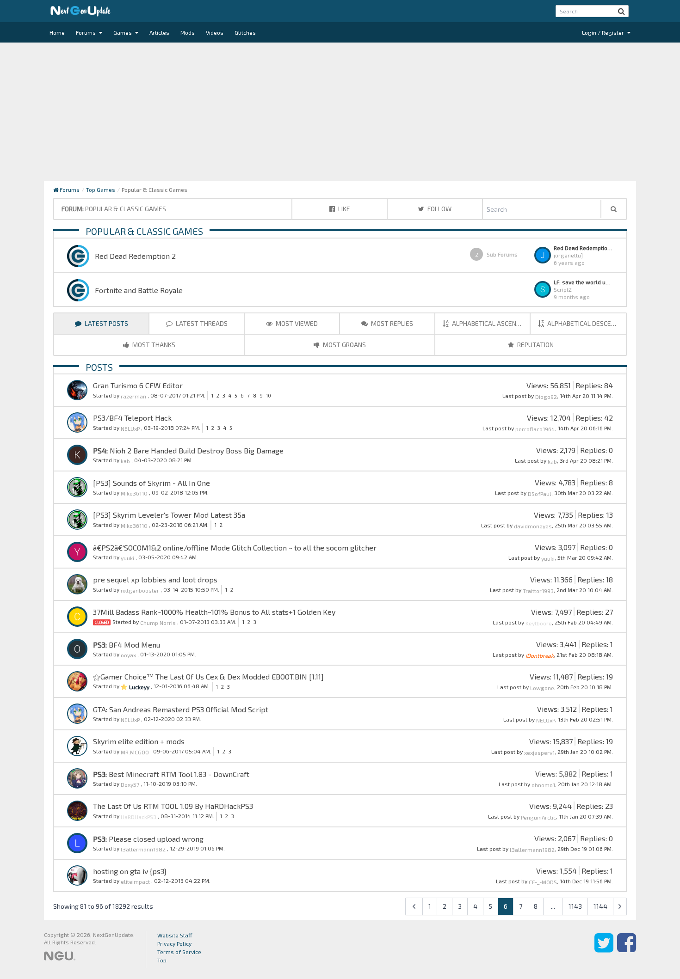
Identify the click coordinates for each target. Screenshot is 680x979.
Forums (86, 32)
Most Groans (343, 345)
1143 (575, 906)
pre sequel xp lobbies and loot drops (155, 579)
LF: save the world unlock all (583, 282)
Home (57, 32)
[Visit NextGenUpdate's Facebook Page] (626, 949)
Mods (187, 32)
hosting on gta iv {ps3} (130, 871)
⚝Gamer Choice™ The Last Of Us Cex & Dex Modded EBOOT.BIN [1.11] (208, 676)
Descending (586, 323)
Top (162, 960)
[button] (621, 11)
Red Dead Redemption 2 (135, 255)
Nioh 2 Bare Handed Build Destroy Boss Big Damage (196, 450)
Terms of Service (179, 951)
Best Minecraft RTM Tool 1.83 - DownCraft (178, 774)
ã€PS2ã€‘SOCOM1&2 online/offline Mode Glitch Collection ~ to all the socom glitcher (235, 547)
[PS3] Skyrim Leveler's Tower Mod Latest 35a (169, 514)
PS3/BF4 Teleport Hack (132, 417)
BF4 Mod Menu (133, 644)
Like (343, 209)
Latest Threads (201, 323)
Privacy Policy (174, 943)
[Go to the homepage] (80, 11)
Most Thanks (153, 345)
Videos (214, 32)
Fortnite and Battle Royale (139, 290)
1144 (600, 906)
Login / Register (603, 32)
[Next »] (620, 906)
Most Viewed (296, 323)
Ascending (491, 323)
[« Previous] (414, 906)
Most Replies (391, 323)
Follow (438, 209)
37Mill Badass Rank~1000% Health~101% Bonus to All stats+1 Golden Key (214, 611)
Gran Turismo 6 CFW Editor (138, 385)
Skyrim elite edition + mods (139, 741)
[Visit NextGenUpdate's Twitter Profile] (603, 949)
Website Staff (174, 935)
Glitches (245, 32)
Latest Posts (105, 323)
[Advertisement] (340, 112)
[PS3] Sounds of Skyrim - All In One (151, 482)
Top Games (100, 189)
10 (268, 395)
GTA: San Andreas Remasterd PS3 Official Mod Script (180, 709)
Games (123, 32)
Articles (159, 32)
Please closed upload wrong (155, 838)
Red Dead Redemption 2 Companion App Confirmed (583, 248)
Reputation (535, 345)
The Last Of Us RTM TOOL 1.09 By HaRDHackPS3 (173, 806)
